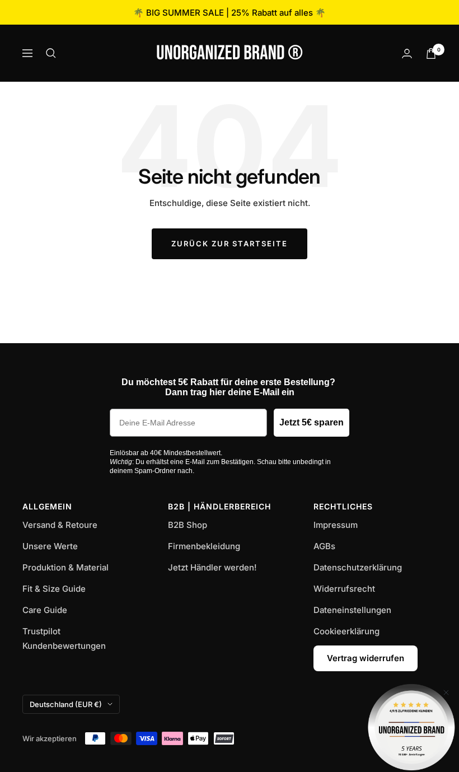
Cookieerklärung (346, 631)
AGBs (324, 546)
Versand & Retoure (59, 525)
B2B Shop (187, 525)
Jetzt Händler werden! (212, 567)
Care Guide (44, 610)
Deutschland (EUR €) (66, 704)
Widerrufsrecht (344, 588)
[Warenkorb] (431, 53)
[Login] (407, 53)
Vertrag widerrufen (365, 658)
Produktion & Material (65, 567)
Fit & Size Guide (54, 588)
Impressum (335, 525)
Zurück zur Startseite (229, 243)
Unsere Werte (50, 546)
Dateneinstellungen (352, 610)
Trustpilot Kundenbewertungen (64, 638)
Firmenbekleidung (204, 546)
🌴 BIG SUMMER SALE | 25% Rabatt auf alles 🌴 (229, 12)
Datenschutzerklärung (357, 567)
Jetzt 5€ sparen (311, 422)
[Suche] (51, 53)
